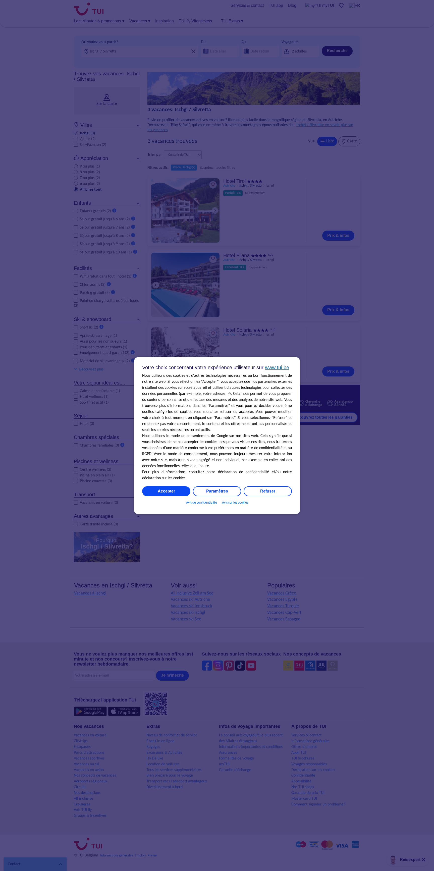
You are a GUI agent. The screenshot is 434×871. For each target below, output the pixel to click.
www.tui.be (277, 367)
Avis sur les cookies (235, 503)
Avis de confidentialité (201, 503)
